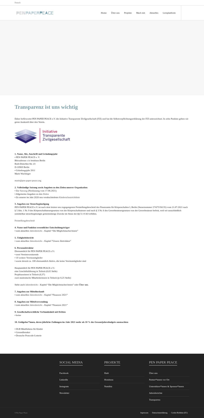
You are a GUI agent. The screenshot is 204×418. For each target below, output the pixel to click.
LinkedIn (63, 380)
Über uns (153, 373)
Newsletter (64, 393)
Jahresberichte (155, 393)
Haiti (106, 373)
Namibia (108, 386)
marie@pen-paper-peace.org (28, 180)
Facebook (64, 373)
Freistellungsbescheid (25, 220)
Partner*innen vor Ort (159, 380)
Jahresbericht (36, 231)
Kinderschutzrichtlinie (69, 197)
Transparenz (154, 400)
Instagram (64, 386)
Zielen (46, 194)
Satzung (23, 191)
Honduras (108, 380)
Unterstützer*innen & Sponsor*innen (166, 386)
